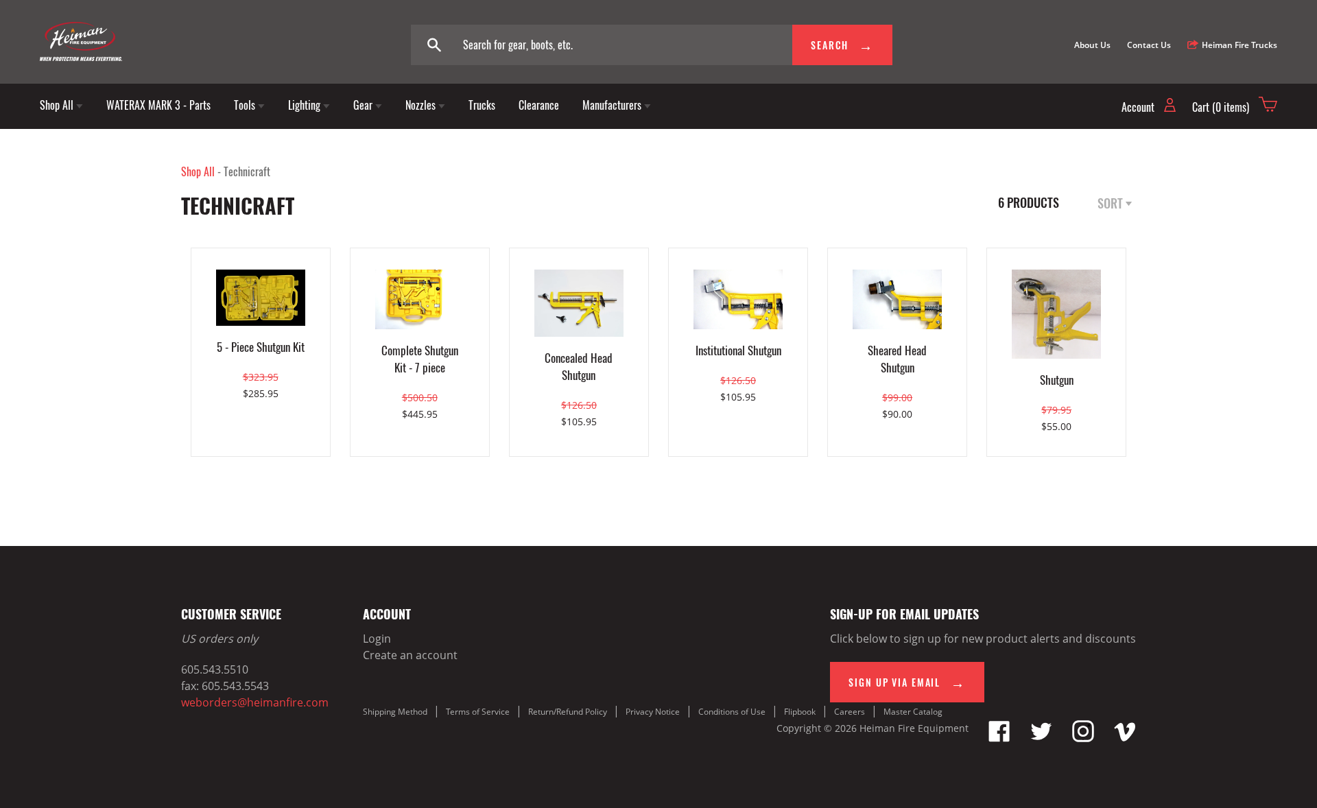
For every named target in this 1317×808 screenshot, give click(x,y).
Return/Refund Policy (567, 711)
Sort (1112, 203)
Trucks (481, 105)
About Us (1092, 45)
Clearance (539, 105)
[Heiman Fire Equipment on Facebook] (999, 738)
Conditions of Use (732, 711)
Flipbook (800, 711)
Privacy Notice (653, 711)
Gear (364, 105)
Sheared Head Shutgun (897, 359)
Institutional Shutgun (738, 350)
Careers (849, 711)
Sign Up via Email (896, 682)
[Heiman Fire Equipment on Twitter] (1041, 738)
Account (1139, 107)
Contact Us (1149, 45)
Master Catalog (912, 711)
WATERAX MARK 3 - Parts (158, 105)
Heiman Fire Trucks (1239, 45)
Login (377, 638)
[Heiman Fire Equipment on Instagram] (1083, 738)
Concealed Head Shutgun (579, 366)
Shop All (58, 105)
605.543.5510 (214, 669)
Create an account (410, 655)
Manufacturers (613, 105)
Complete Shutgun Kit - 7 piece (419, 359)
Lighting (305, 105)
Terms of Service (478, 711)
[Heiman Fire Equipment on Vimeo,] (1125, 738)
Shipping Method (395, 711)
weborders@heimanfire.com (255, 702)
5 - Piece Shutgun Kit (261, 346)
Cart (1220, 107)
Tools (246, 105)
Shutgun (1056, 379)
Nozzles (421, 105)
